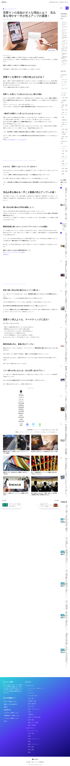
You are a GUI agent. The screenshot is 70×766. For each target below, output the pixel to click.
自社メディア (46, 432)
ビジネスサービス (53, 2)
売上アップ (39, 432)
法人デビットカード (64, 24)
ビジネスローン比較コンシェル (11, 712)
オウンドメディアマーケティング (27, 432)
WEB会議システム (64, 61)
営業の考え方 (49, 429)
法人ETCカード (64, 27)
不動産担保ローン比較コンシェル (11, 715)
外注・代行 (64, 110)
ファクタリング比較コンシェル (11, 718)
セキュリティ (64, 89)
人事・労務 (64, 97)
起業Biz (6, 707)
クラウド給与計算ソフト (64, 48)
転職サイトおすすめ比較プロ (10, 704)
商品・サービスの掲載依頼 (37, 762)
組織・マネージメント (64, 164)
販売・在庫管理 (64, 137)
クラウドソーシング (64, 64)
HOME (36, 759)
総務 (63, 173)
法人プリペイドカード (64, 33)
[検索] (67, 8)
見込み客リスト (54, 432)
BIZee (4, 2)
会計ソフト (64, 46)
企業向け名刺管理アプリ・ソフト (64, 58)
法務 (63, 117)
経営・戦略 (55, 429)
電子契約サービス (64, 38)
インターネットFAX (64, 41)
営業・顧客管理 (64, 106)
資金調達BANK (7, 709)
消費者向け (64, 120)
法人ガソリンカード (64, 30)
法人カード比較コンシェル (10, 701)
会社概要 (28, 762)
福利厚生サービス (64, 54)
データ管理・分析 (63, 94)
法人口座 (64, 35)
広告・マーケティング (64, 113)
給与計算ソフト (64, 51)
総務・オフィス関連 (64, 133)
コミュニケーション (64, 147)
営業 (44, 429)
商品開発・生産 (64, 101)
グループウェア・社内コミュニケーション (64, 82)
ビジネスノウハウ (63, 2)
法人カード (64, 22)
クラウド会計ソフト (64, 44)
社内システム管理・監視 (64, 124)
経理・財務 (64, 129)
